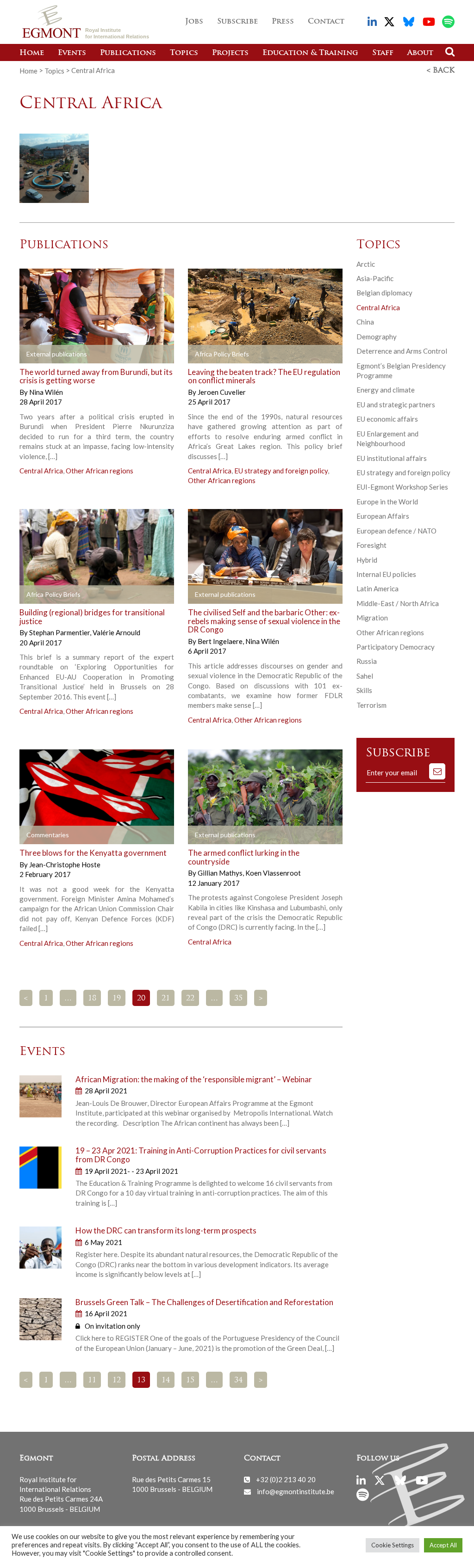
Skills (364, 690)
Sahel (364, 676)
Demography (376, 336)
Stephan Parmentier (60, 632)
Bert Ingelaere (221, 641)
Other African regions (99, 470)
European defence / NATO (396, 531)
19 (116, 998)
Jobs (194, 21)
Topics (184, 53)
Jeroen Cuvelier (222, 392)
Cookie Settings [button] (392, 1545)
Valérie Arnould (116, 632)
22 (190, 998)
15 (190, 1380)
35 (238, 998)
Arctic (365, 264)
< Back (441, 70)
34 (238, 1380)
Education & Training (310, 53)
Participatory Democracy (395, 647)
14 (166, 1380)
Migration (372, 617)
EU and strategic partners (395, 404)
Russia (366, 661)
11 (92, 1380)
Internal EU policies (386, 574)
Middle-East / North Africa (397, 603)
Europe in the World (387, 501)
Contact (326, 21)
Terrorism (371, 705)
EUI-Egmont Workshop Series (402, 487)
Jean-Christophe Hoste (64, 864)
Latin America (377, 588)
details (41, 354)
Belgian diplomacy (384, 292)
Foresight (371, 545)
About (420, 53)
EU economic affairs (387, 419)
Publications (128, 53)
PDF (203, 354)
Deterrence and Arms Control (401, 351)
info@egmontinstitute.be (295, 1491)
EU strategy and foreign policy (281, 470)
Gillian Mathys (221, 873)
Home (31, 53)
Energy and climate (385, 390)
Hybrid (366, 560)
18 (92, 998)
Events (72, 53)
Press (283, 21)
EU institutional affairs (391, 458)
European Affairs (382, 516)
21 (166, 998)
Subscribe (237, 21)
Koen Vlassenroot (273, 873)
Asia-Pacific (374, 278)
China (365, 322)
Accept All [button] (443, 1545)
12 (116, 1380)
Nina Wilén (46, 392)
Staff (382, 53)
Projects (230, 53)
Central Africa (41, 470)
